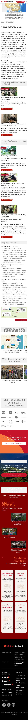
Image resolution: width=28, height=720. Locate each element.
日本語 (10, 695)
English (4, 689)
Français (4, 692)
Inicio (2, 22)
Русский (4, 695)
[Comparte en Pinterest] (9, 706)
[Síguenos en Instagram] (13, 706)
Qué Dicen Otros (21, 683)
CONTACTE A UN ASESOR (14, 475)
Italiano (10, 692)
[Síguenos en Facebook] (4, 706)
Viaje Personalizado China (14, 443)
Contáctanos (19, 690)
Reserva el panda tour (21, 320)
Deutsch (9, 689)
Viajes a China (9, 22)
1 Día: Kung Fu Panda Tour (9, 156)
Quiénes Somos (20, 675)
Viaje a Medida (20, 1)
